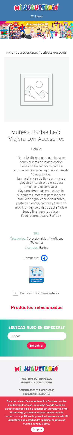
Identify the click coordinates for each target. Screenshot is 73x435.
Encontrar (36, 345)
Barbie (43, 247)
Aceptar (37, 429)
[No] (68, 416)
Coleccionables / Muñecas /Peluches (41, 52)
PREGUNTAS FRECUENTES (36, 394)
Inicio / (11, 52)
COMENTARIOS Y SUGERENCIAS (36, 390)
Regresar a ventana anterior (39, 293)
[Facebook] (44, 258)
